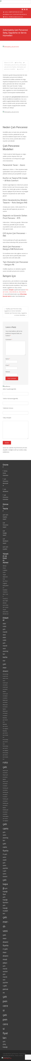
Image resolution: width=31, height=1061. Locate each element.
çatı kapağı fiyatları (5, 900)
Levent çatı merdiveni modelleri (5, 696)
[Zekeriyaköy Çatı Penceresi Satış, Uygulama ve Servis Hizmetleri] (15, 52)
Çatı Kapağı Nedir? (5, 533)
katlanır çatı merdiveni (5, 664)
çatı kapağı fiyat (5, 891)
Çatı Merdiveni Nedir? (5, 541)
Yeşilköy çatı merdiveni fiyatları (5, 805)
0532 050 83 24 (13, 292)
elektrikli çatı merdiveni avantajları (5, 645)
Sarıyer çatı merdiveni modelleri (5, 783)
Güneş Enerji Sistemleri (5, 473)
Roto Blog (19, 62)
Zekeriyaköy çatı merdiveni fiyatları (5, 818)
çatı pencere (5, 989)
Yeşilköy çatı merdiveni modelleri (5, 812)
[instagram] (27, 10)
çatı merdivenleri (5, 968)
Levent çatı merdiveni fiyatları (5, 689)
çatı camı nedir (5, 857)
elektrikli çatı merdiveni (5, 629)
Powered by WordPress (9, 1055)
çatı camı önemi (5, 873)
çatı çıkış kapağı (5, 1044)
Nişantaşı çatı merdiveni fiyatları (5, 726)
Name (8, 359)
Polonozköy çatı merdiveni (5, 742)
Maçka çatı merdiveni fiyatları (5, 707)
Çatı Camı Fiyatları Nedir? (5, 517)
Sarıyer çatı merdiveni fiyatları (5, 777)
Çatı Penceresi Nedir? (5, 525)
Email (8, 365)
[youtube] (24, 10)
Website (8, 372)
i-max (20, 1055)
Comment (9, 339)
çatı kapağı (5, 884)
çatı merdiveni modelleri (5, 956)
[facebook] (22, 10)
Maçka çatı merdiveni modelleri (5, 713)
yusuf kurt (21, 69)
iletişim (11, 290)
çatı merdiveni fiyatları (5, 942)
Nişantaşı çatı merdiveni (5, 720)
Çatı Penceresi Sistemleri (5, 497)
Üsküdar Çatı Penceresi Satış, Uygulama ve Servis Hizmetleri (16, 314)
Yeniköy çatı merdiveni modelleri (5, 794)
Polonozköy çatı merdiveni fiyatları (5, 748)
